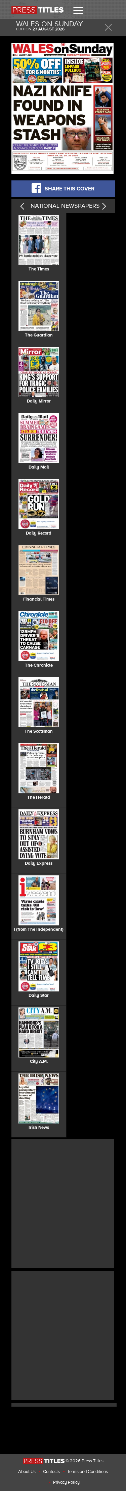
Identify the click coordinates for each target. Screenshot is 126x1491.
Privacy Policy (66, 1482)
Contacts (51, 1471)
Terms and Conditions (87, 1471)
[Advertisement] (63, 1202)
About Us (27, 1471)
